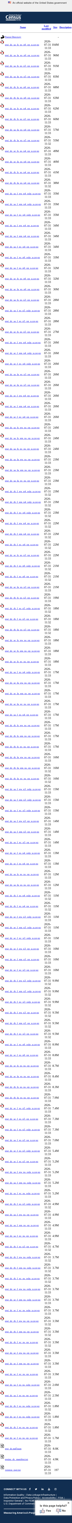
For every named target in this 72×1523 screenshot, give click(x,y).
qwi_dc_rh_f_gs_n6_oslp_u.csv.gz (22, 565)
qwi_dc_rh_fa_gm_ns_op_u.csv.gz (22, 768)
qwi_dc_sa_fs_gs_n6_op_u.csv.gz (22, 44)
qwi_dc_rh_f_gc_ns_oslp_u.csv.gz (22, 1278)
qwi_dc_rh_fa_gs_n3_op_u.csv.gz (22, 629)
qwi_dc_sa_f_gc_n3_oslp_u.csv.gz (22, 810)
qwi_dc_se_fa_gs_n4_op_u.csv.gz (22, 161)
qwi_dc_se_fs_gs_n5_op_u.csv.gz (22, 331)
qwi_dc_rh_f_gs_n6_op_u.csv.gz (21, 576)
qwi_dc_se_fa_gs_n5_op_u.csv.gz (22, 385)
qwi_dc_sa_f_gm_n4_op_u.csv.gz (22, 236)
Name (23, 27)
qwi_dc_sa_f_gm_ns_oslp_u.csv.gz (22, 1182)
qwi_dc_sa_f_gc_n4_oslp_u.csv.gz (22, 214)
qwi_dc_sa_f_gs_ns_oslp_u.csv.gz (22, 1384)
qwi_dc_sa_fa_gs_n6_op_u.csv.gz (22, 55)
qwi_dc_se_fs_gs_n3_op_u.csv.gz (22, 555)
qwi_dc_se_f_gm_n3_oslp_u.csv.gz (23, 927)
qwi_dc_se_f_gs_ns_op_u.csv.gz (21, 1438)
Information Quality (14, 1494)
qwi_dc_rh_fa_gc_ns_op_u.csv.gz (22, 778)
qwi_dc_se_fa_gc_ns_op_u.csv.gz (22, 704)
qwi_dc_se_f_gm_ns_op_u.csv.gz (22, 1363)
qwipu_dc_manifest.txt (16, 1459)
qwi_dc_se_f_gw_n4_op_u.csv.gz (22, 395)
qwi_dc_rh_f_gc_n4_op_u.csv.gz (21, 544)
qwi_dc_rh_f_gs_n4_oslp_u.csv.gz (22, 895)
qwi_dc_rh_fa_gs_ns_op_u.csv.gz (22, 1097)
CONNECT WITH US (15, 1489)
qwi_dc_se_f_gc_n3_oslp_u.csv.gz (22, 938)
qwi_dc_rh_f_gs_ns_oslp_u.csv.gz (22, 1406)
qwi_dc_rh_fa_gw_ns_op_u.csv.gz (22, 757)
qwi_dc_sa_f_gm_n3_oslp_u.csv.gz (23, 799)
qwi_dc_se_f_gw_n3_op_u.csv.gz (22, 948)
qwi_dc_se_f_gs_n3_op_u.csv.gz (21, 1161)
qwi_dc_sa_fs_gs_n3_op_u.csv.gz (22, 300)
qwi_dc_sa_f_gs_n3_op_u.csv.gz (21, 1140)
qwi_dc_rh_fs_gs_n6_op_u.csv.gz (22, 87)
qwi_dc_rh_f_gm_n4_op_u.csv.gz (22, 534)
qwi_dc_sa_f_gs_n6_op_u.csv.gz (21, 268)
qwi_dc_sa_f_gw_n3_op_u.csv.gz (22, 821)
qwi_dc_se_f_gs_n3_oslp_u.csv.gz (22, 1150)
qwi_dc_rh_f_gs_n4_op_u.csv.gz (21, 906)
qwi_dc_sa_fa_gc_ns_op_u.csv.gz (22, 480)
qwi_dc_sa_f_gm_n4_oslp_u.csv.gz (23, 204)
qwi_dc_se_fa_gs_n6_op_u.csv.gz (22, 289)
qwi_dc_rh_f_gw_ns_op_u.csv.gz (22, 1321)
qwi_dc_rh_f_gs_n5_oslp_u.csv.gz (22, 608)
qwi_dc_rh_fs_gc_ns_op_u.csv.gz (22, 746)
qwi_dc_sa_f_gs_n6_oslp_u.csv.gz (22, 257)
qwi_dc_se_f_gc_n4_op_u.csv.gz (21, 417)
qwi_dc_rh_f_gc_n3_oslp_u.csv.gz (22, 1002)
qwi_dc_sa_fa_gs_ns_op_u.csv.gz (22, 885)
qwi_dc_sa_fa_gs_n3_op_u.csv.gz (22, 374)
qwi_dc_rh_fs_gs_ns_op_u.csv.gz (22, 1087)
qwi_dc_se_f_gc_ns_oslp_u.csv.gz (22, 1310)
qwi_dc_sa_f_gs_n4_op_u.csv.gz (21, 714)
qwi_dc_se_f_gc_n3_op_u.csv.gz (21, 970)
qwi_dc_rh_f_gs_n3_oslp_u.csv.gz (22, 1204)
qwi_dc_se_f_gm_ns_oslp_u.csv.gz (22, 1299)
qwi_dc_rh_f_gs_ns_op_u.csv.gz (21, 1427)
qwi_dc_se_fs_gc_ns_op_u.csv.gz (22, 661)
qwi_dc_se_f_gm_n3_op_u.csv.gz (22, 959)
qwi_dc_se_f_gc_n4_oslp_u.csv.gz (22, 363)
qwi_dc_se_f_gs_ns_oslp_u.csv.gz (22, 1416)
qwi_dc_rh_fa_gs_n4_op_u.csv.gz (22, 183)
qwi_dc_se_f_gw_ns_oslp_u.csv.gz (22, 1289)
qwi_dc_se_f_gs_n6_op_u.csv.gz (21, 1055)
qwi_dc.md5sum (13, 1448)
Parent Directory (13, 37)
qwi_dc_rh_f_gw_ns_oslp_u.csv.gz (22, 1257)
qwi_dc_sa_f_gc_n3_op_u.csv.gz (21, 842)
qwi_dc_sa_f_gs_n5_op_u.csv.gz (21, 321)
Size (55, 27)
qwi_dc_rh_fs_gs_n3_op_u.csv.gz (22, 597)
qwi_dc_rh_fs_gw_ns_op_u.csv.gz (22, 725)
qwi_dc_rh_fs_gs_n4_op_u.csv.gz (22, 172)
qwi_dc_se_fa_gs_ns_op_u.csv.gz (22, 1076)
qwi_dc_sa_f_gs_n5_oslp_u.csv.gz (22, 310)
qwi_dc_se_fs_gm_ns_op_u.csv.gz (22, 651)
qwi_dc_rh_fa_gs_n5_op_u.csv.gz (22, 140)
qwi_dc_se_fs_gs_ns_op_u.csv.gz (22, 1065)
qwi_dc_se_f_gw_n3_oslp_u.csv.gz (23, 916)
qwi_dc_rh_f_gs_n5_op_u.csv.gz (21, 619)
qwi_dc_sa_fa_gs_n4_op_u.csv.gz (22, 129)
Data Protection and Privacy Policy (22, 1497)
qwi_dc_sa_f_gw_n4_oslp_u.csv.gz (23, 193)
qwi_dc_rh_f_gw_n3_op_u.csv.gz (22, 1012)
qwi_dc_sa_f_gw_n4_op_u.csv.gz (22, 225)
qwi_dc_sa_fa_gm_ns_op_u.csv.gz (22, 470)
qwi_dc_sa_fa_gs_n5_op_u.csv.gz (22, 76)
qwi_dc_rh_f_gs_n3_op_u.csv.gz (21, 1246)
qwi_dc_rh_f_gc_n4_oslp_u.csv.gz (22, 512)
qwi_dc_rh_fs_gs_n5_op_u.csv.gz (22, 119)
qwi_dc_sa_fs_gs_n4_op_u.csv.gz (22, 108)
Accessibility (49, 1497)
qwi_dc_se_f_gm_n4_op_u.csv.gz (22, 406)
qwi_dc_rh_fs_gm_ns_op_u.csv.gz (22, 736)
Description (65, 27)
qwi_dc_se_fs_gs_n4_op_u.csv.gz (22, 151)
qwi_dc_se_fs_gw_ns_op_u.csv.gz (22, 640)
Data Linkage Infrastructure (40, 1494)
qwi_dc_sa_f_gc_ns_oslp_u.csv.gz (22, 1193)
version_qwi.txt (13, 1470)
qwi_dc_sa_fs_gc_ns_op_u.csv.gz (22, 448)
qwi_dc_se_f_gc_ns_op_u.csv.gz (21, 1374)
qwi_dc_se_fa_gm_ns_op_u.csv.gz (22, 693)
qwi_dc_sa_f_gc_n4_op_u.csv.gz (21, 246)
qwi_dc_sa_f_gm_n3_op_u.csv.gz (22, 831)
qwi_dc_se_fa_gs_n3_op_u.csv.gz (22, 587)
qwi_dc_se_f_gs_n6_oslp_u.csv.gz (22, 1044)
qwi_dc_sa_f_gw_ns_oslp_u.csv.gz (22, 1172)
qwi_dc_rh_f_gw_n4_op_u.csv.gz (22, 523)
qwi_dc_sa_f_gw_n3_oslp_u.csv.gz (23, 789)
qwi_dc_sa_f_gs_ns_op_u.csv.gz (21, 1395)
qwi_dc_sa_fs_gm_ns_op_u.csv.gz (22, 438)
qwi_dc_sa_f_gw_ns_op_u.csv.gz (22, 1214)
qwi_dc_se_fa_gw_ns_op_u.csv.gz (22, 682)
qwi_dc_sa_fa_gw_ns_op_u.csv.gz (22, 459)
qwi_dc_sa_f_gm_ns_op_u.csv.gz (22, 1225)
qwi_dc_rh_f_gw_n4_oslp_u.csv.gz (23, 491)
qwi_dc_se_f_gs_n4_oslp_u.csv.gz (22, 853)
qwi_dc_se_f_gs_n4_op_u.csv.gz (21, 863)
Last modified (46, 27)
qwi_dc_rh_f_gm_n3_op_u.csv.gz (22, 1023)
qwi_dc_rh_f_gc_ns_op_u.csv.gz (21, 1342)
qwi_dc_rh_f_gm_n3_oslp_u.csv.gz (23, 991)
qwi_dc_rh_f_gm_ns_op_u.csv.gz (22, 1331)
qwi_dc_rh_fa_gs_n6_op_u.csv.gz (22, 97)
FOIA (60, 1497)
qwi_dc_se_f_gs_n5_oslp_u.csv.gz (22, 1108)
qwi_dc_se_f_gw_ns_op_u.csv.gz (22, 1353)
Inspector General (13, 1500)
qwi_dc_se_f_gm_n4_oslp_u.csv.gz (23, 353)
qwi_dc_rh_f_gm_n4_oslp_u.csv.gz (23, 502)
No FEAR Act (31, 1500)
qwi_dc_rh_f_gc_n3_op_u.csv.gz (21, 1033)
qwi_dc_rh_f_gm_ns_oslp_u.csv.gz (22, 1267)
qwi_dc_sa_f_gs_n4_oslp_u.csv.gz (22, 672)
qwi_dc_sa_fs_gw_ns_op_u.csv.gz (22, 427)
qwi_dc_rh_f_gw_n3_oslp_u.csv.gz (23, 980)
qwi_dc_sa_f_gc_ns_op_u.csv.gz (21, 1236)
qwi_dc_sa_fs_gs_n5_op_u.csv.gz (22, 66)
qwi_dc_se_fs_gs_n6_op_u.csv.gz (22, 278)
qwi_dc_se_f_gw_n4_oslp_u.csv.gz (23, 342)
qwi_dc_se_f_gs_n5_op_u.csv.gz (21, 1119)
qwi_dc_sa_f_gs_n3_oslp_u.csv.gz (22, 1129)
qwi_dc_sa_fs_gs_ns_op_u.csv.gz (22, 874)
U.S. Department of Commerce (20, 1503)
